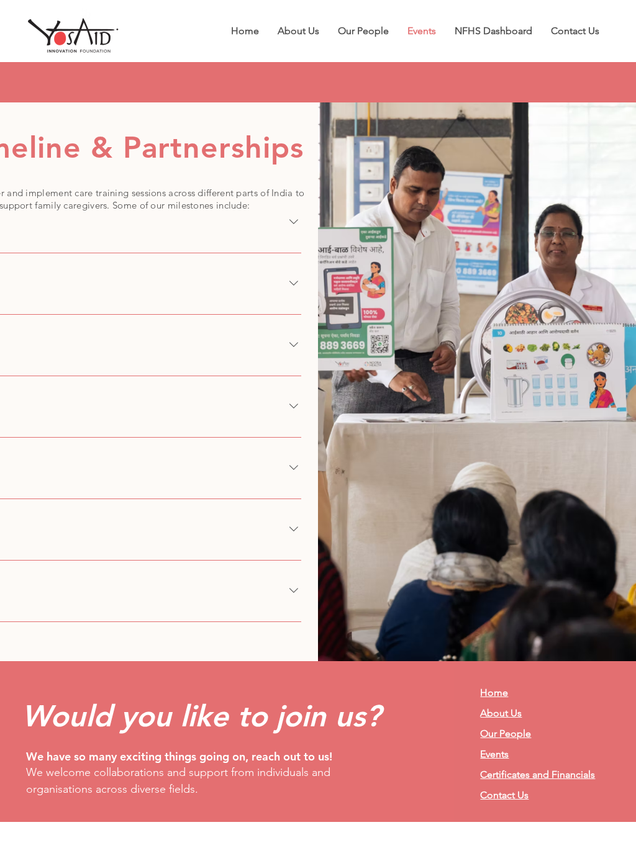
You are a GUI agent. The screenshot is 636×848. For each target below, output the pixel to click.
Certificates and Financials (537, 774)
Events (494, 754)
